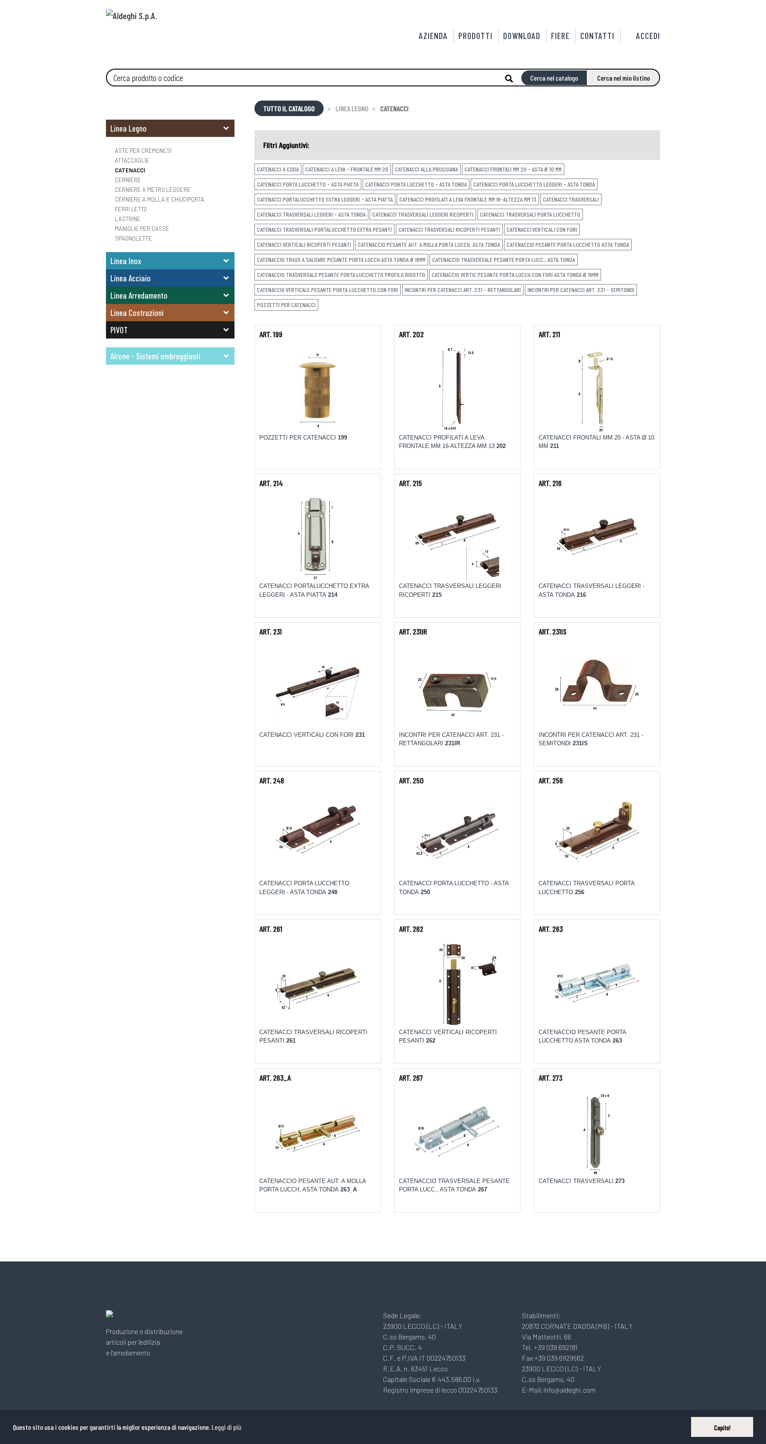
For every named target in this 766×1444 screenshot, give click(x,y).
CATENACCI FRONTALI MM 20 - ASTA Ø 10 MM (513, 169)
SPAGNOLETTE (133, 238)
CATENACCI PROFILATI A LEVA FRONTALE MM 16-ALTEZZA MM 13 (467, 199)
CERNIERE (128, 179)
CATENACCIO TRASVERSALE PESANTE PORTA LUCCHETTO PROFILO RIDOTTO (341, 274)
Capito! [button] (722, 1428)
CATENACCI (130, 170)
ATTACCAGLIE (132, 160)
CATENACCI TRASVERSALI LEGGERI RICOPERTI (422, 214)
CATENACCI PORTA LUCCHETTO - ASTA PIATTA (308, 184)
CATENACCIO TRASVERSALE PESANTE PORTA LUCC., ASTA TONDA (503, 259)
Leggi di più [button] (226, 1427)
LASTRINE (128, 218)
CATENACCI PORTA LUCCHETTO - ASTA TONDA (416, 184)
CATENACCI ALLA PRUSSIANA (426, 169)
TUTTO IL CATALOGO (289, 108)
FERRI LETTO (131, 209)
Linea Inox (125, 261)
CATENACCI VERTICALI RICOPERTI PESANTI (304, 244)
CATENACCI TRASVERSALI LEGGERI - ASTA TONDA (311, 214)
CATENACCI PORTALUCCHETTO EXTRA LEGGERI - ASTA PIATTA (325, 199)
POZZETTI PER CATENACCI (286, 304)
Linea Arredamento (139, 295)
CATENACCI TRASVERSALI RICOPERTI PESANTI (449, 229)
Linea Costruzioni (137, 312)
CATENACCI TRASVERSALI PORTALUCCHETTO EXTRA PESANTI (324, 229)
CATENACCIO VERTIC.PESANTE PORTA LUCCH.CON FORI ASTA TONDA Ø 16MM (515, 274)
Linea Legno (128, 128)
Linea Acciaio (130, 278)
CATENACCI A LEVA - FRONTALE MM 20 (346, 169)
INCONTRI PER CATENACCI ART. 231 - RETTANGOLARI (463, 289)
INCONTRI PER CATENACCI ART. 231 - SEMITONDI (581, 289)
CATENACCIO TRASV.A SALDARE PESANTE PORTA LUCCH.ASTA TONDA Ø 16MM (341, 259)
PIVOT (119, 330)
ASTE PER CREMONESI (143, 150)
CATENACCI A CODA (278, 169)
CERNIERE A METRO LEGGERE (153, 189)
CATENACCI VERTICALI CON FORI (542, 229)
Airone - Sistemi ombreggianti (155, 356)
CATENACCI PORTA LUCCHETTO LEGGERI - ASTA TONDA (534, 184)
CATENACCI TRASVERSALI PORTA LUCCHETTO (530, 214)
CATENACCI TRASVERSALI (571, 199)
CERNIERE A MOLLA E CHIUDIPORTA (159, 199)
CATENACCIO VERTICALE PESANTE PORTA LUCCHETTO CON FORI (327, 289)
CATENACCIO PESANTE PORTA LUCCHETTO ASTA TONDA (568, 244)
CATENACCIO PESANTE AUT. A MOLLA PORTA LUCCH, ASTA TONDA (429, 244)
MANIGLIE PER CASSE (142, 228)
